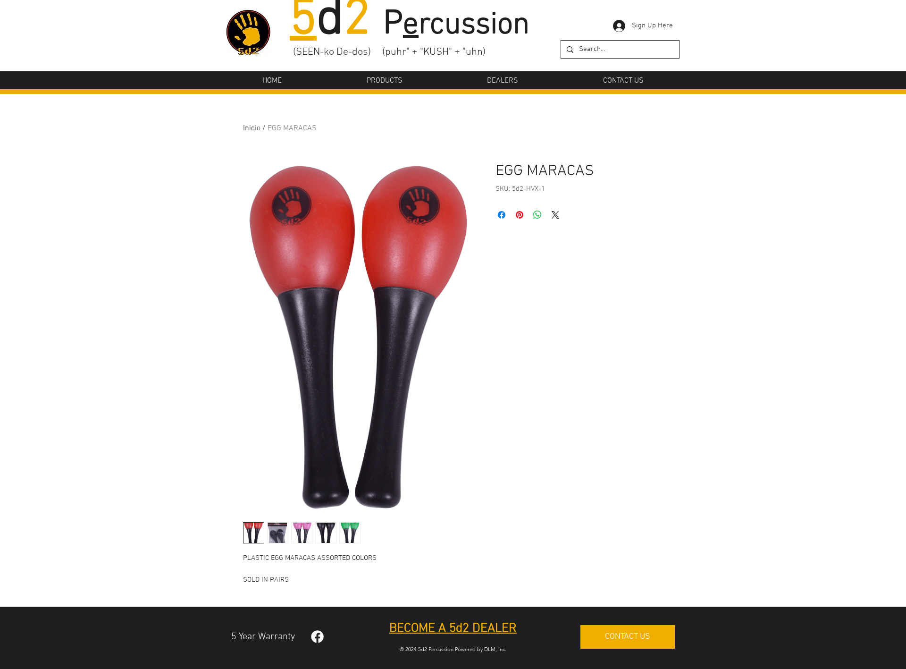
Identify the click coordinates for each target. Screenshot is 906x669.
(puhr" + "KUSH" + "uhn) (434, 52)
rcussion (466, 25)
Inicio (251, 128)
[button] (384, 80)
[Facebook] (317, 636)
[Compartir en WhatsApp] (537, 214)
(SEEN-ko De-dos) (332, 52)
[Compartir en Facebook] (501, 214)
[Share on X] (555, 214)
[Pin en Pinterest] (519, 214)
